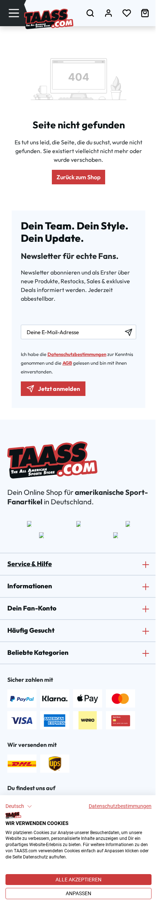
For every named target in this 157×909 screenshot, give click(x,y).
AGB (67, 363)
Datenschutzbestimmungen (120, 806)
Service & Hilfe (29, 564)
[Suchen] (90, 12)
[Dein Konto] (108, 12)
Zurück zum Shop (78, 177)
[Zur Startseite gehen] (48, 19)
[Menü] (14, 13)
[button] (18, 806)
